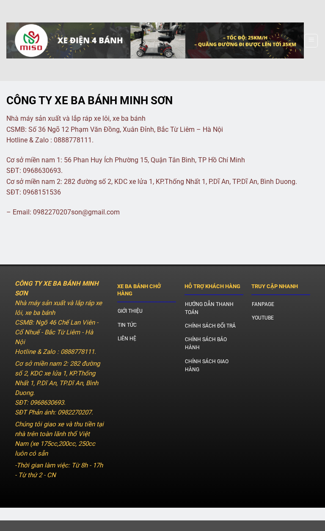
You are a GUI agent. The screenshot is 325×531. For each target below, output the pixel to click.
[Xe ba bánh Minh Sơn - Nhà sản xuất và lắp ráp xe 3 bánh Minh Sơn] (155, 40)
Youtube (263, 318)
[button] (311, 40)
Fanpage (263, 304)
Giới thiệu (130, 311)
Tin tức (127, 325)
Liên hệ (127, 339)
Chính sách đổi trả (210, 326)
